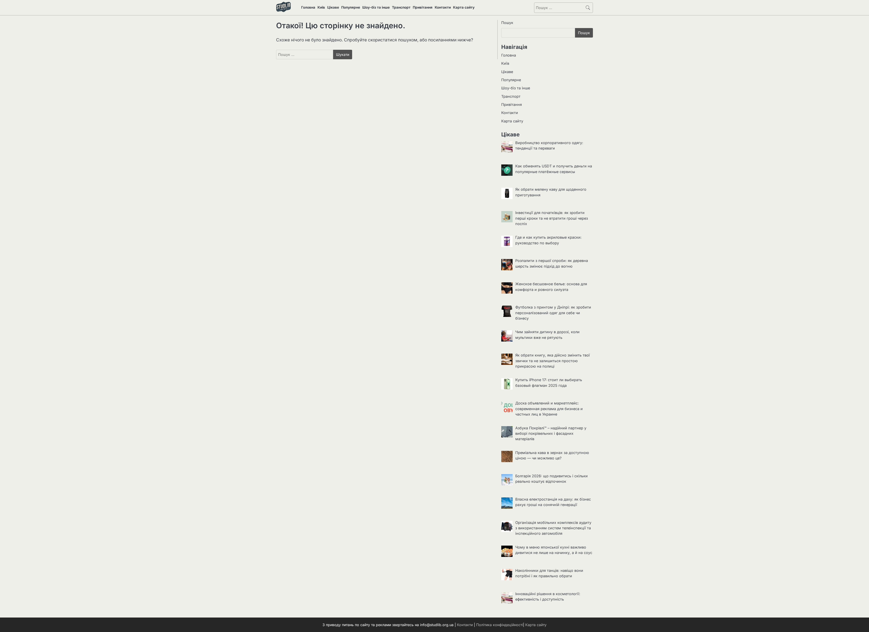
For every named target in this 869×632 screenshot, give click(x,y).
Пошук (507, 22)
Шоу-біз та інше (376, 7)
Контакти (443, 7)
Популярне (350, 7)
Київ (321, 7)
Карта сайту (464, 7)
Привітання (422, 7)
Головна (308, 7)
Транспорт (401, 7)
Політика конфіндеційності (499, 624)
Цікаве (333, 7)
